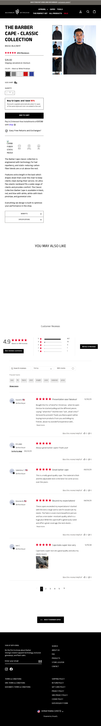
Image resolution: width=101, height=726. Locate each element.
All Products (55, 13)
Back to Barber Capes (52, 620)
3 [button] (50, 589)
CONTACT (55, 666)
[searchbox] (20, 368)
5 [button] (59, 589)
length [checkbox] (38, 380)
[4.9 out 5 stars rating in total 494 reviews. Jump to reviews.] (15, 293)
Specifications (24, 219)
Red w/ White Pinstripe (25, 74)
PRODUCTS (56, 658)
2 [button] (45, 589)
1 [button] (41, 589)
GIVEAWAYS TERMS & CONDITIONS (18, 687)
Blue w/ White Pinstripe (31, 74)
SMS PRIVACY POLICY (60, 695)
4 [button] (54, 589)
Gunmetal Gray (13, 74)
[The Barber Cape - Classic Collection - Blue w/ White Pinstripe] (22, 301)
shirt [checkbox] (31, 380)
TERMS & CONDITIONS (13, 679)
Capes (52, 9)
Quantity (8, 88)
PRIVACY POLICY (58, 691)
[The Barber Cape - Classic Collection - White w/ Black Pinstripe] (15, 301)
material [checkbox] (54, 380)
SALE (66, 13)
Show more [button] (13, 386)
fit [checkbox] (17, 380)
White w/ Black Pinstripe (19, 74)
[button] (57, 32)
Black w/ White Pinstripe (7, 74)
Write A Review (89, 346)
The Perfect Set (40, 13)
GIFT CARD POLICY (58, 687)
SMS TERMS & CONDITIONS (15, 683)
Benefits (24, 213)
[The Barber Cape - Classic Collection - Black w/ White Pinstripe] (9, 301)
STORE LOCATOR (58, 662)
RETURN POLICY (58, 683)
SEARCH (55, 646)
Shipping (8, 63)
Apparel (42, 9)
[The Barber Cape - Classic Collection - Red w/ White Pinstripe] (18, 301)
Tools (60, 9)
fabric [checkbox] (24, 380)
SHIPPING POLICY (58, 679)
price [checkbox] (63, 380)
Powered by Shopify (50, 716)
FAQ (53, 654)
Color (17, 69)
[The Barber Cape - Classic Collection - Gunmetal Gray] (12, 301)
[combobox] (42, 368)
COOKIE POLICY (57, 699)
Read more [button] (41, 425)
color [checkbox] (46, 380)
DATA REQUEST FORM (60, 703)
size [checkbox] (12, 380)
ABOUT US (56, 650)
